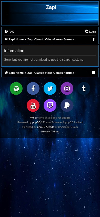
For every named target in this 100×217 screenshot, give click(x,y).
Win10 (34, 117)
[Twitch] (50, 105)
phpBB (36, 122)
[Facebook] (33, 88)
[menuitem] (9, 32)
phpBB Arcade (45, 126)
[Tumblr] (83, 88)
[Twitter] (50, 88)
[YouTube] (33, 105)
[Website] (16, 88)
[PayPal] (67, 105)
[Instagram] (67, 88)
